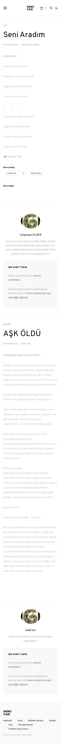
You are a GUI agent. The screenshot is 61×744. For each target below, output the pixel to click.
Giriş (10, 724)
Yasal (20, 720)
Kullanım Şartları (35, 720)
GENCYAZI (30, 8)
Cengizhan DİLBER (30, 45)
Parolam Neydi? (25, 724)
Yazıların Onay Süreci (18, 728)
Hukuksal (7, 720)
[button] (56, 8)
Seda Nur (25, 343)
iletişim (52, 720)
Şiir (5, 25)
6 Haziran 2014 (10, 45)
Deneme (7, 324)
